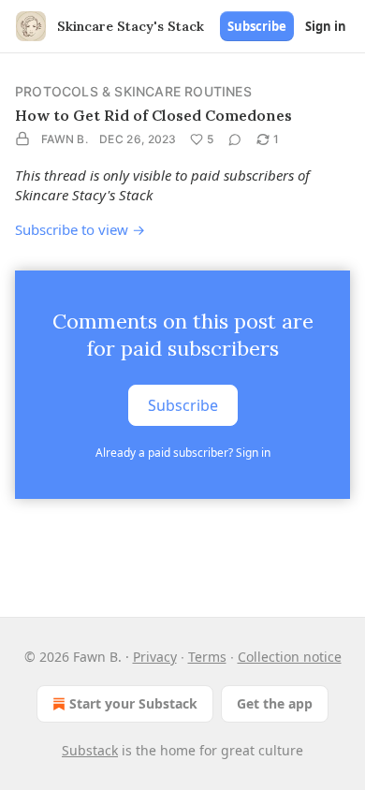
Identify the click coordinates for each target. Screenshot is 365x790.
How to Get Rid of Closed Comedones (153, 115)
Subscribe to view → (80, 229)
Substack (90, 750)
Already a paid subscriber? (182, 453)
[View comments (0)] (235, 139)
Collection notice (290, 657)
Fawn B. (64, 139)
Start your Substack (133, 703)
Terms (207, 657)
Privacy (155, 657)
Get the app (275, 703)
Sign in (325, 26)
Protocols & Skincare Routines (133, 91)
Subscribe (256, 26)
